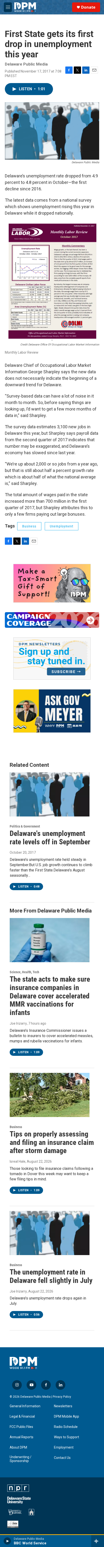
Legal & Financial (22, 1416)
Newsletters (63, 1406)
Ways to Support (66, 1437)
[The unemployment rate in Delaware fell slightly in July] (49, 1233)
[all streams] (97, 1541)
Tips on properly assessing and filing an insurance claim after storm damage (52, 1142)
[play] (7, 1541)
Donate (88, 7)
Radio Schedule (66, 1427)
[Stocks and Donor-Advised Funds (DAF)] (52, 583)
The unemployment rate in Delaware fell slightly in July (51, 1276)
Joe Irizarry (18, 1023)
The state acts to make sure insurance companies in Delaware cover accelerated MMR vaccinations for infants (50, 996)
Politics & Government (25, 826)
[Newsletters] (52, 658)
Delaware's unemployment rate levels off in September (50, 837)
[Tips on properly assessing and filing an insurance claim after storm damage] (49, 1095)
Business (29, 526)
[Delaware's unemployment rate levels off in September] (49, 794)
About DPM (18, 1447)
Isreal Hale (17, 1161)
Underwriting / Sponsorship (20, 1459)
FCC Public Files (21, 1427)
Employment (64, 1447)
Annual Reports (21, 1437)
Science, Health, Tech (24, 972)
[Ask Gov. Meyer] (52, 710)
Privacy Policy (62, 1396)
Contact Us (62, 1458)
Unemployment (61, 526)
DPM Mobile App (66, 1416)
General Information (25, 1406)
